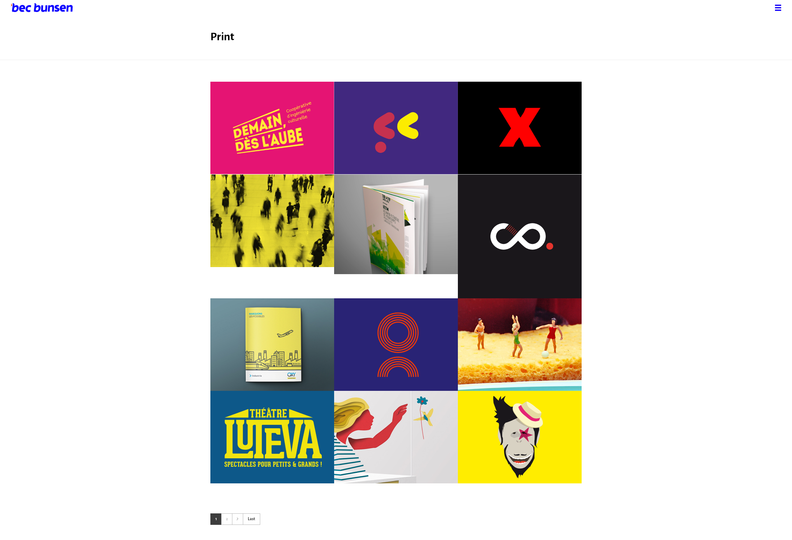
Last (251, 519)
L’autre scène (396, 442)
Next (237, 519)
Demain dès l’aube (272, 133)
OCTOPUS (396, 349)
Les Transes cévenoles (519, 442)
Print (284, 140)
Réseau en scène (272, 225)
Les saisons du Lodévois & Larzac (520, 349)
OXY (272, 349)
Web (300, 140)
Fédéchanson (396, 133)
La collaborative (519, 241)
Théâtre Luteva (272, 442)
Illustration (522, 140)
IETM (395, 229)
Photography (545, 357)
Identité (266, 140)
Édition (246, 140)
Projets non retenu (519, 133)
